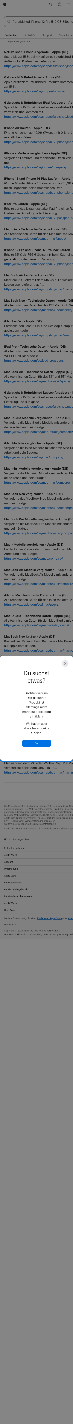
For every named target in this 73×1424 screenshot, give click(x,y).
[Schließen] (65, 663)
